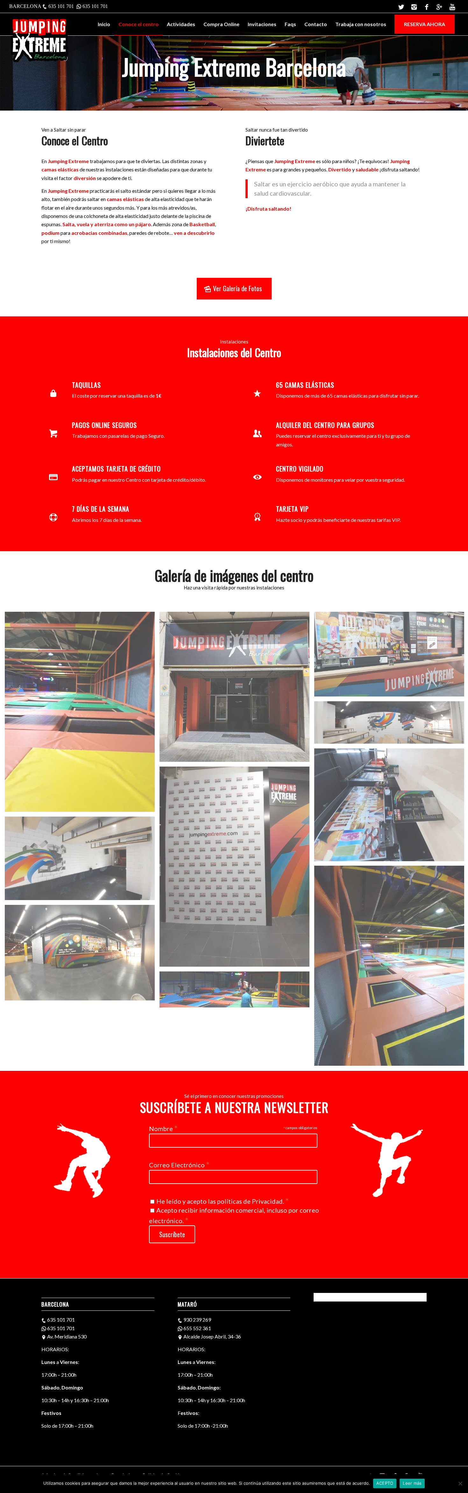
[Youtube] (452, 6)
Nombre (163, 1128)
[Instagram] (414, 6)
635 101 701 (61, 6)
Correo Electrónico (179, 1164)
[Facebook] (427, 6)
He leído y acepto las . (222, 1201)
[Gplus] (439, 6)
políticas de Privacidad (250, 1201)
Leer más (412, 1483)
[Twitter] (401, 6)
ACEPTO (385, 1483)
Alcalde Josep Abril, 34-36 (211, 1336)
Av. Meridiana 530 (66, 1336)
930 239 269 (197, 1319)
